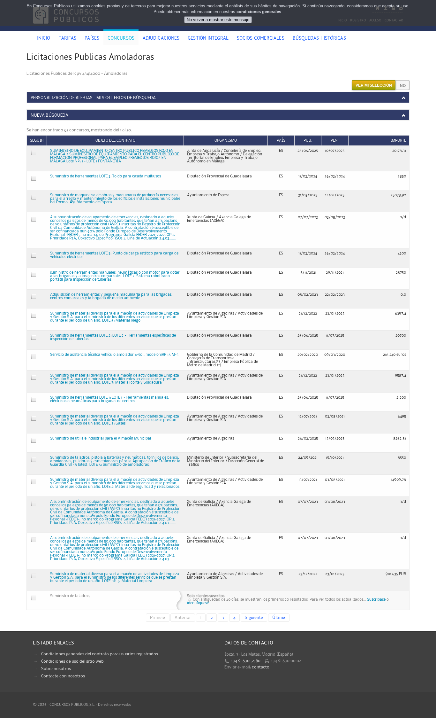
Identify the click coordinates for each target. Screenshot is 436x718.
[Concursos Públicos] (66, 27)
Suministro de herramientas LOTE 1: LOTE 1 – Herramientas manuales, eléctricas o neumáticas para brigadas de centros (109, 399)
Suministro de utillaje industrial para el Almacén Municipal (100, 438)
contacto (260, 667)
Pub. (308, 140)
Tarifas (68, 39)
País (281, 140)
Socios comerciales (260, 39)
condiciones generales (259, 11)
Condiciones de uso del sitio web (72, 661)
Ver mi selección (374, 85)
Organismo (225, 140)
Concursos (121, 39)
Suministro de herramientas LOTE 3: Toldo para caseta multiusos (105, 176)
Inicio (43, 39)
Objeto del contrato (115, 140)
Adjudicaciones (161, 39)
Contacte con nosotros (63, 676)
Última (278, 618)
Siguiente (254, 618)
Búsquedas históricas (319, 39)
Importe (398, 140)
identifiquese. (198, 603)
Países (92, 39)
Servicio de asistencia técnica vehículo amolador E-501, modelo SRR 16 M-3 (114, 354)
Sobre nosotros (56, 669)
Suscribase (376, 599)
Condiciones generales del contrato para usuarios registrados (99, 654)
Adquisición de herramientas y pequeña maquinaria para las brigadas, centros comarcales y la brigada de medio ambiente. (111, 296)
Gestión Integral (208, 39)
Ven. (335, 140)
